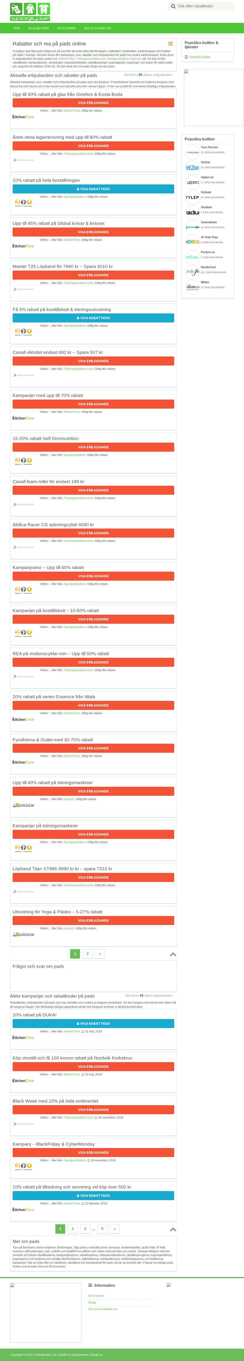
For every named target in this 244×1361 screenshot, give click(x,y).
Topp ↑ (172, 954)
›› (100, 954)
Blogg (92, 1302)
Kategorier (66, 28)
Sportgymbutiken (118, 58)
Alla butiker (39, 28)
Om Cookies (96, 1295)
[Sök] (173, 6)
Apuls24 (135, 58)
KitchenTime (67, 58)
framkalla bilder (199, 57)
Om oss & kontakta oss (103, 1309)
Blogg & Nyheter (97, 28)
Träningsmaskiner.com (91, 58)
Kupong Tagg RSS (170, 44)
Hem (17, 28)
